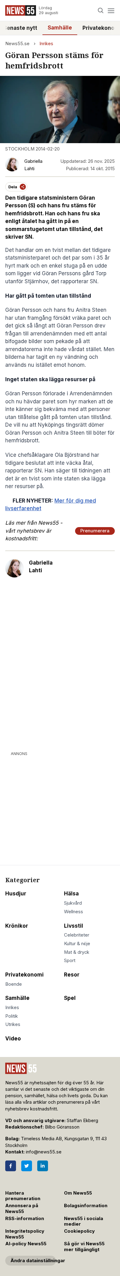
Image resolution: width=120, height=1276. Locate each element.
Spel (70, 998)
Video (13, 1038)
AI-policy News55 (25, 1244)
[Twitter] (26, 1166)
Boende (13, 984)
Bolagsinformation (85, 1205)
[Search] (101, 10)
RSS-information (24, 1218)
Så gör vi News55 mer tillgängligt (84, 1246)
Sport (69, 960)
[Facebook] (10, 1166)
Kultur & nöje (77, 943)
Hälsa (71, 893)
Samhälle (60, 28)
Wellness (73, 911)
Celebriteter (76, 935)
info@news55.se (44, 1152)
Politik (11, 1016)
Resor (71, 975)
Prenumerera (95, 531)
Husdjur (15, 893)
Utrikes (12, 1024)
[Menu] (111, 10)
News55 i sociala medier (83, 1221)
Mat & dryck (76, 952)
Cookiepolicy (79, 1231)
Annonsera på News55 (21, 1208)
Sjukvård (73, 903)
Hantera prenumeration (22, 1196)
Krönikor (16, 926)
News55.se (17, 43)
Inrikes (46, 43)
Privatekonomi (24, 975)
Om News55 (78, 1193)
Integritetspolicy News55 (24, 1234)
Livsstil (73, 926)
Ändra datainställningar (33, 1260)
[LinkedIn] (42, 1166)
